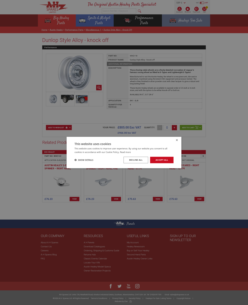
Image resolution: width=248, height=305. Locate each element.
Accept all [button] (162, 160)
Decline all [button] (136, 160)
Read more (125, 152)
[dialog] (124, 152)
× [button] (177, 140)
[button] (83, 160)
